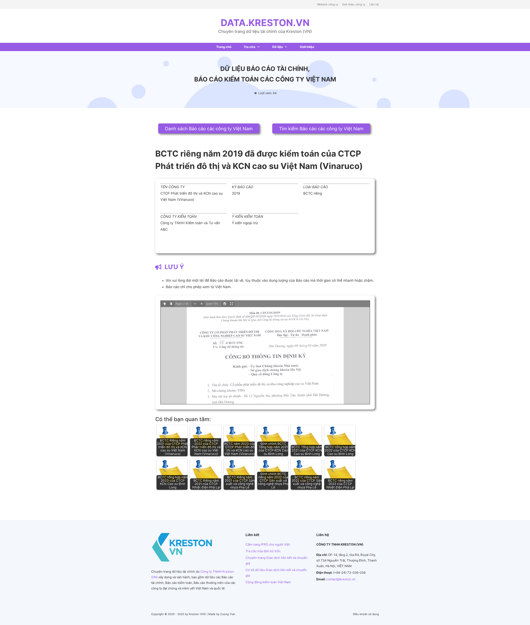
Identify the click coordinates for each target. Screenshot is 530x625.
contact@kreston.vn (340, 579)
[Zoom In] (202, 304)
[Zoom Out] (195, 304)
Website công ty (327, 4)
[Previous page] (164, 304)
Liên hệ (374, 4)
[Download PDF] (225, 304)
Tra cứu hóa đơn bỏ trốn (263, 551)
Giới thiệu (307, 47)
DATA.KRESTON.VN (265, 22)
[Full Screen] (231, 304)
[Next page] (171, 304)
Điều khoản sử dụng (366, 614)
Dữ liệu (277, 47)
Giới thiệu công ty (353, 4)
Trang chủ (223, 47)
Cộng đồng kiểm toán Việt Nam (268, 582)
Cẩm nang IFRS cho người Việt (268, 544)
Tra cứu (249, 47)
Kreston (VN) (197, 614)
